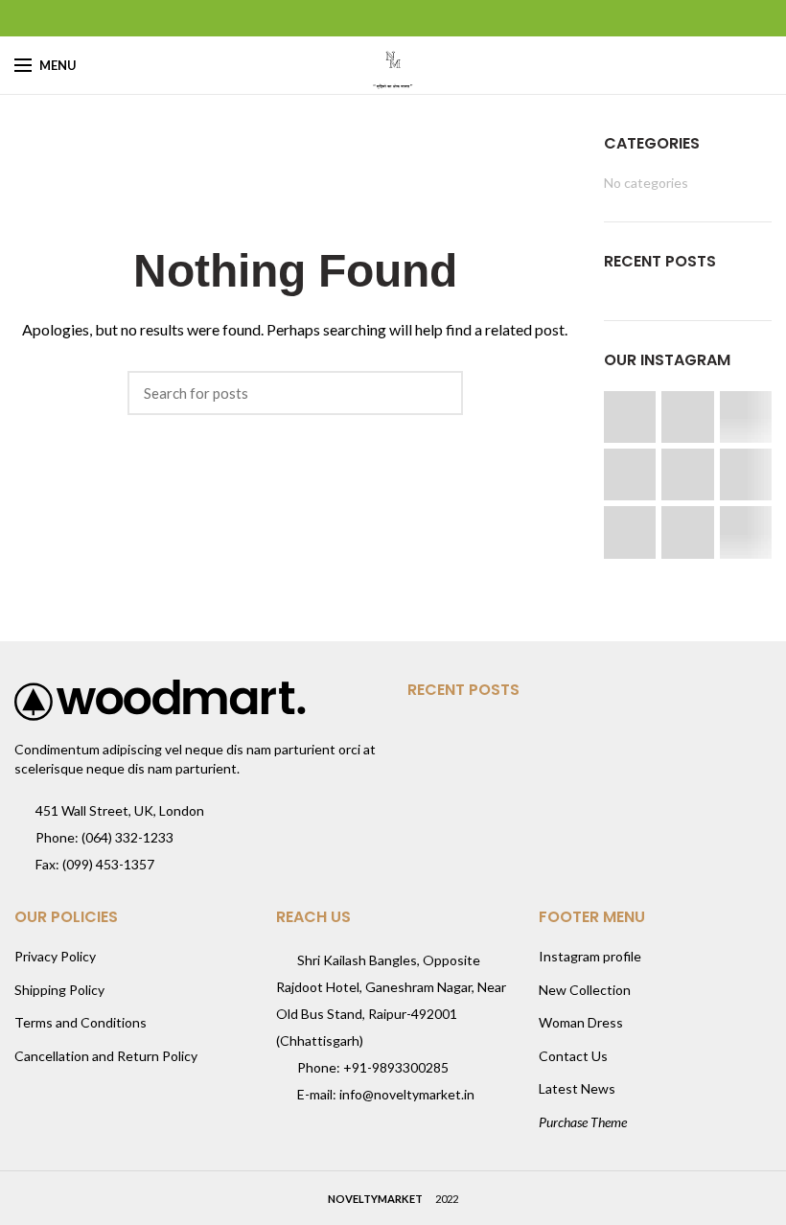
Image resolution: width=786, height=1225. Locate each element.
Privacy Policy (55, 956)
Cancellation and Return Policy (105, 1056)
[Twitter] (369, 18)
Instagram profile (590, 956)
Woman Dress (581, 1022)
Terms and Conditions (80, 1022)
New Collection (585, 990)
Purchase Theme (583, 1122)
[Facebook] (346, 18)
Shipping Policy (59, 990)
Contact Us (573, 1056)
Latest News (577, 1088)
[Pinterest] (393, 18)
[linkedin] (417, 18)
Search (439, 393)
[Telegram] (441, 18)
